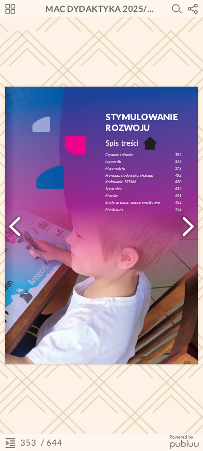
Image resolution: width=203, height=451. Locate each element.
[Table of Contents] (10, 443)
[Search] (177, 9)
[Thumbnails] (10, 9)
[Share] (193, 9)
